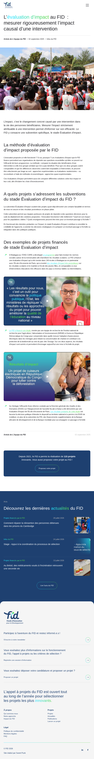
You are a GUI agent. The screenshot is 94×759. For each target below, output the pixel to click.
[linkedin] (82, 749)
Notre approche (10, 716)
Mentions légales (10, 734)
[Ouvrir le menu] (87, 5)
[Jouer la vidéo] (47, 301)
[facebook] (87, 749)
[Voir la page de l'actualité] (82, 525)
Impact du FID (9, 719)
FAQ (5, 736)
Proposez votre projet (47, 468)
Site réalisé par (15, 753)
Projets (50, 714)
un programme (49, 255)
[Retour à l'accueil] (8, 5)
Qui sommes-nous (11, 714)
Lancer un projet (54, 721)
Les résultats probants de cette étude (65, 411)
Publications (52, 719)
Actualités (51, 716)
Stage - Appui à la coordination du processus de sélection (32, 544)
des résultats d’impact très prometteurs (62, 263)
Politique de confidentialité (14, 731)
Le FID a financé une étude (20, 330)
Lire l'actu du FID (47, 585)
